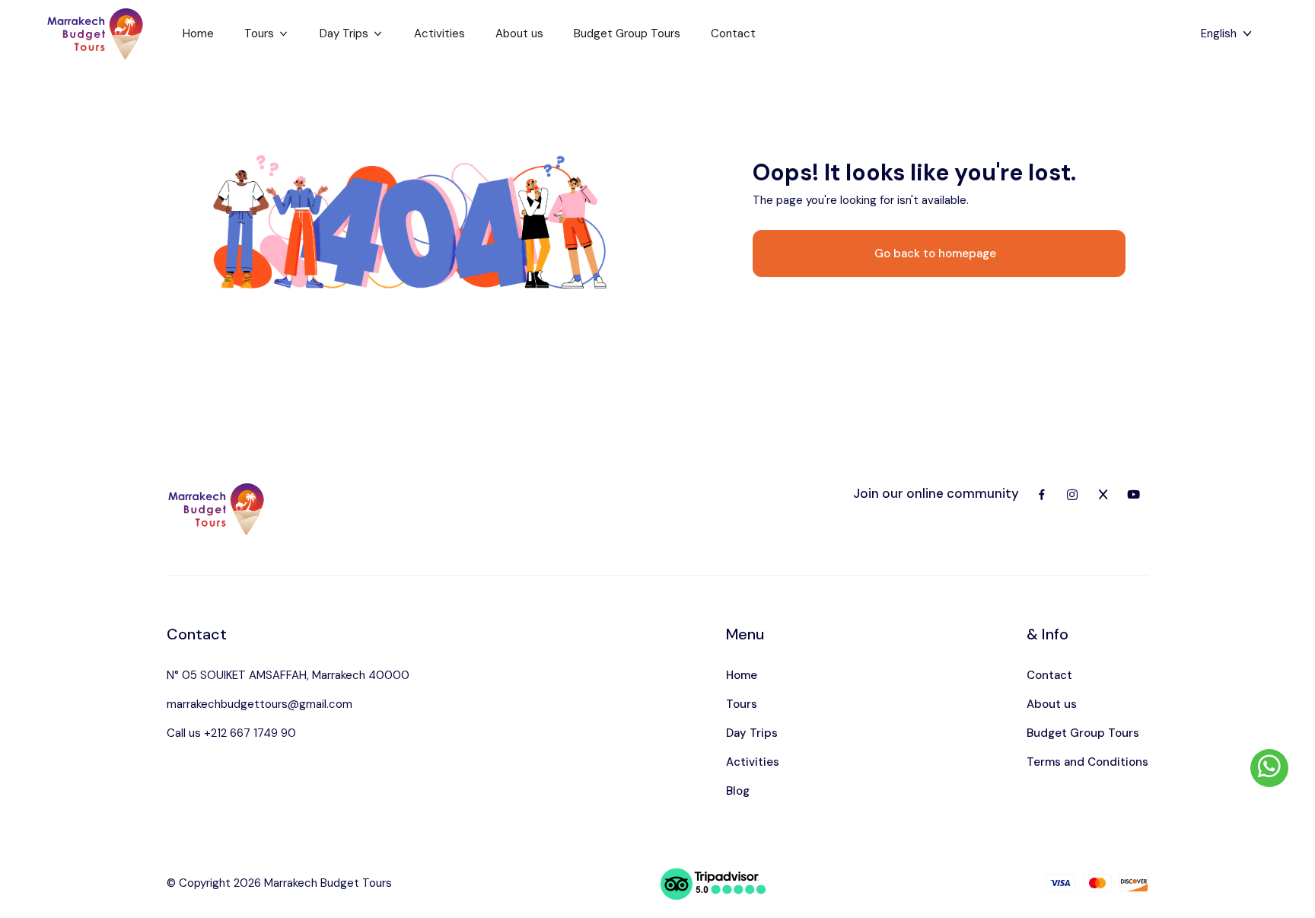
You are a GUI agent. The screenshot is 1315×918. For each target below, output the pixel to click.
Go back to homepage (935, 253)
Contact (733, 33)
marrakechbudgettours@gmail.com (259, 704)
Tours (259, 33)
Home (198, 33)
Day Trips (344, 33)
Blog (738, 790)
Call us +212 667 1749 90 (231, 733)
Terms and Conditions (1087, 762)
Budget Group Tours (627, 33)
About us (519, 33)
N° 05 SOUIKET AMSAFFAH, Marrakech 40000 (288, 675)
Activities (439, 33)
